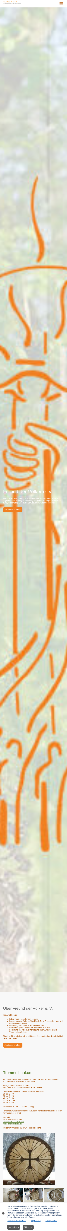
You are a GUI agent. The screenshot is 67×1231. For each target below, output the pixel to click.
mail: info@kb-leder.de (12, 1124)
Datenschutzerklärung (16, 1221)
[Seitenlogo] (12, 2)
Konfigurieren (51, 1221)
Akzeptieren (14, 1227)
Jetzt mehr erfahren (13, 510)
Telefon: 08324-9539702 (13, 1122)
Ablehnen (28, 1227)
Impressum (36, 1221)
